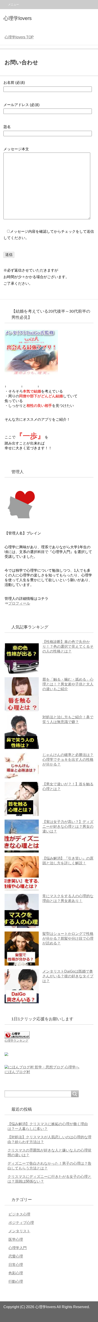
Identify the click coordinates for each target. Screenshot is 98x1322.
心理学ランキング (16, 1040)
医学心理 (15, 1239)
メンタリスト (19, 1231)
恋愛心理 (15, 1256)
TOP (19, 37)
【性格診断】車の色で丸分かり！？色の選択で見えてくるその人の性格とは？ (67, 646)
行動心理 (15, 1281)
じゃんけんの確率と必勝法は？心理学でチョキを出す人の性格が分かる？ (67, 759)
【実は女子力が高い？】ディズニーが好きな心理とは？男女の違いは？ (67, 826)
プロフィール (19, 603)
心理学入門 (17, 1248)
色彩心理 (15, 1273)
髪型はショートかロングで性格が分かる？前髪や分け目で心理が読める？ (67, 938)
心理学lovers (17, 18)
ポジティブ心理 (21, 1223)
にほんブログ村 (17, 1072)
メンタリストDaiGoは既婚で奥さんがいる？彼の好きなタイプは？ (67, 976)
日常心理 (15, 1265)
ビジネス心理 (19, 1214)
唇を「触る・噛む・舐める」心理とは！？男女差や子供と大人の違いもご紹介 (67, 684)
